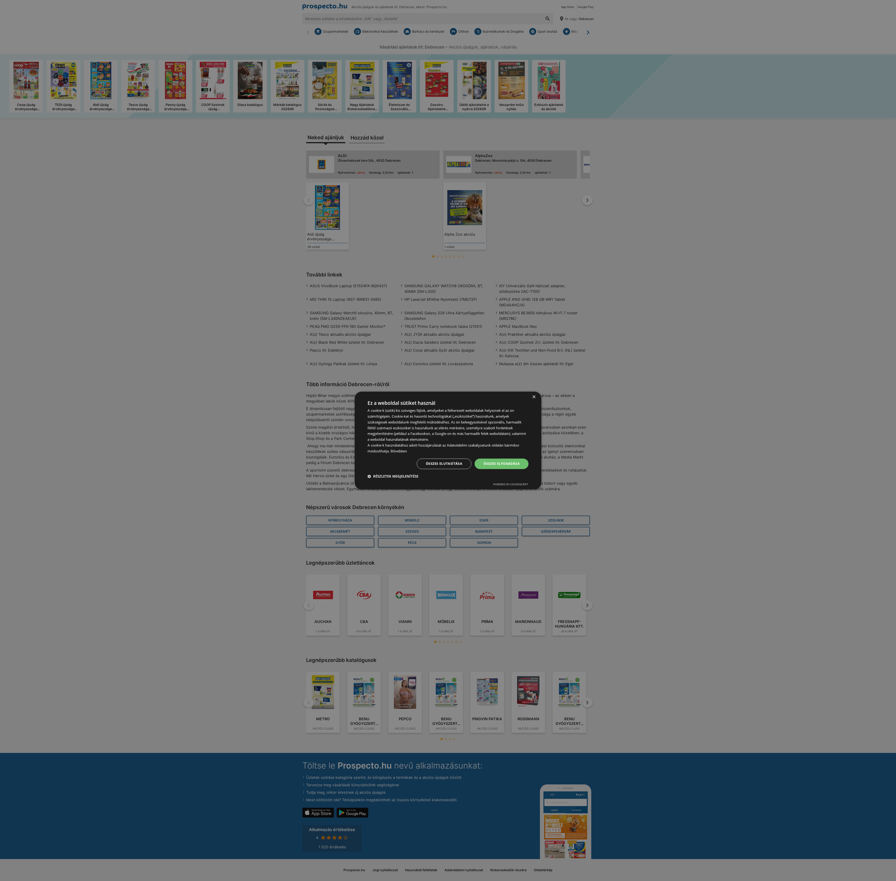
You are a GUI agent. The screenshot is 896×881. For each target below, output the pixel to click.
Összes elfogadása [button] (501, 463)
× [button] (534, 397)
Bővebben (399, 451)
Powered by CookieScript (510, 484)
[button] (393, 476)
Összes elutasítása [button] (444, 463)
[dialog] (448, 440)
